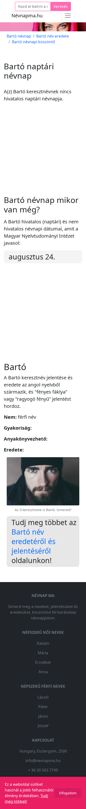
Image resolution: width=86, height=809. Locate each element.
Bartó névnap (19, 36)
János (43, 716)
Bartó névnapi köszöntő (33, 41)
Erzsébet (43, 662)
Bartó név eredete (52, 36)
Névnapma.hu (27, 15)
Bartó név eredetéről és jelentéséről (33, 541)
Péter (43, 706)
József (43, 725)
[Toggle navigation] (68, 15)
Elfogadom (67, 793)
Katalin (43, 643)
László (43, 697)
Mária (43, 652)
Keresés (61, 6)
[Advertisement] (43, 152)
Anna (43, 671)
